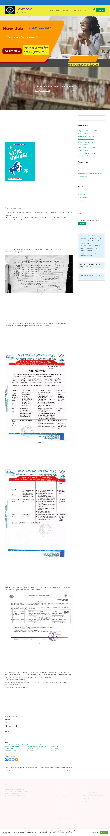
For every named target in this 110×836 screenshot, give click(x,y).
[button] (60, 10)
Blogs (80, 170)
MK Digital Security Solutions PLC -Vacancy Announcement (89, 138)
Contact (65, 10)
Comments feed (83, 198)
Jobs (84, 10)
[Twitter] (9, 759)
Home (51, 10)
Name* (80, 207)
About (57, 10)
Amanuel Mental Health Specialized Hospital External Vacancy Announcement (15, 746)
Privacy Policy (76, 10)
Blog (79, 167)
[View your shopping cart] (93, 10)
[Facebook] (6, 759)
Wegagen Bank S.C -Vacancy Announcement (87, 132)
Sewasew (24, 9)
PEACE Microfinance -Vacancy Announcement (87, 155)
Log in (80, 191)
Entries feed (82, 194)
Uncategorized (82, 180)
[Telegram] (13, 759)
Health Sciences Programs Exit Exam (90, 173)
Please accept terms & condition (90, 220)
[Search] (104, 118)
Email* (80, 213)
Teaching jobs (82, 177)
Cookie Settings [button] (94, 832)
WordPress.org (82, 201)
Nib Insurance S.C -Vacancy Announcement (86, 149)
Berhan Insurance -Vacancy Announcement (86, 143)
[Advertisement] (38, 129)
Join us (101, 10)
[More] (16, 759)
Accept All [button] (104, 832)
